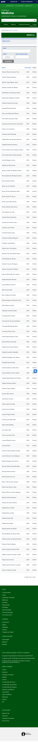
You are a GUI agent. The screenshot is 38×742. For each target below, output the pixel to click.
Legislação (5, 627)
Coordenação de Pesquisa (9, 687)
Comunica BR (13, 1)
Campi (4, 595)
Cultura (4, 669)
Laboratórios (5, 692)
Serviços (6, 24)
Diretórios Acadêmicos (8, 689)
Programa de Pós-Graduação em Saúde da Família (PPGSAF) (18, 658)
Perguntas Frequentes (24, 24)
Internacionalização (7, 612)
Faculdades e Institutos (8, 597)
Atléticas (4, 677)
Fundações (5, 607)
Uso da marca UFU (7, 615)
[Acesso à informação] (26, 734)
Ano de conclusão (21, 54)
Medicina (4, 642)
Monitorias (5, 697)
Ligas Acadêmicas (7, 694)
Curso (5, 54)
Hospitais (4, 602)
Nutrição (4, 644)
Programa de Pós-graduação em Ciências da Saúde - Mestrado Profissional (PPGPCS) (16, 661)
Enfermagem (5, 639)
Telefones (13, 24)
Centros (4, 679)
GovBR (2, 1)
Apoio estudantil (6, 610)
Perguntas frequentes (8, 718)
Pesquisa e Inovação (8, 674)
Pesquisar (8, 61)
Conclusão (28, 67)
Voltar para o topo (30, 577)
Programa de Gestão (8, 632)
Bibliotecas (5, 600)
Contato (35, 24)
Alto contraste (19, 5)
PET (3, 702)
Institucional (5, 622)
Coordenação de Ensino (8, 682)
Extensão (4, 672)
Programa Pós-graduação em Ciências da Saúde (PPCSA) (17, 656)
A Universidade (6, 592)
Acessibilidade (10, 5)
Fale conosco (5, 721)
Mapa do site (28, 5)
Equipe (4, 624)
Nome (4, 48)
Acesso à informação (26, 1)
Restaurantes (6, 605)
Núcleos (4, 699)
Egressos (15, 30)
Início (10, 30)
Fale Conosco (33, 26)
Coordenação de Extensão (9, 684)
